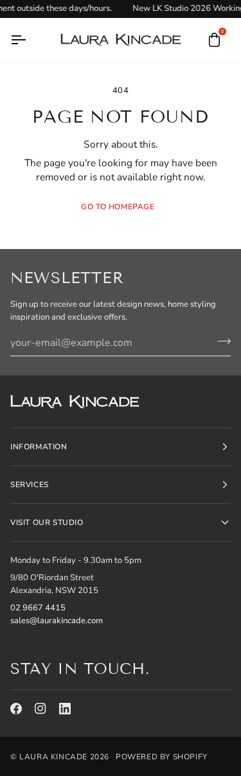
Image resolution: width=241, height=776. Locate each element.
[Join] (220, 341)
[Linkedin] (65, 708)
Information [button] (38, 447)
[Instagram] (40, 708)
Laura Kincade (53, 757)
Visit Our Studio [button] (47, 522)
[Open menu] (29, 40)
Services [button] (29, 484)
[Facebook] (16, 708)
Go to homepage (117, 207)
